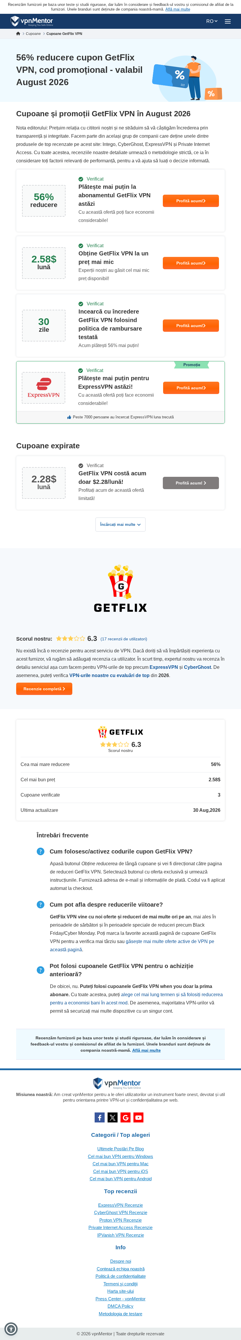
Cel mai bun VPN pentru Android (121, 1178)
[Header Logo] (31, 21)
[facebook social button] (100, 1117)
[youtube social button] (138, 1117)
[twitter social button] (113, 1117)
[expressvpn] (120, 392)
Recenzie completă (43, 688)
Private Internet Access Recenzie (120, 1227)
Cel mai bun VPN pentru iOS (120, 1171)
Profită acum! (189, 200)
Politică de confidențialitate (121, 1276)
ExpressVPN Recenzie (120, 1205)
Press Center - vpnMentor (120, 1298)
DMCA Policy (120, 1306)
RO (210, 21)
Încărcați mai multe (117, 524)
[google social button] (125, 1117)
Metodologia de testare (120, 1313)
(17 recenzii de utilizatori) (124, 639)
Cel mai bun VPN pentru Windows (120, 1156)
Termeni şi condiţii (120, 1283)
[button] (11, 1329)
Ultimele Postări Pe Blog (120, 1148)
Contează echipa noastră (121, 1268)
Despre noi (120, 1261)
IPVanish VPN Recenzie (120, 1235)
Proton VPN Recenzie (120, 1220)
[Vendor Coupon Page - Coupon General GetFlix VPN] (120, 201)
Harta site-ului (120, 1291)
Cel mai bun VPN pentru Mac (121, 1163)
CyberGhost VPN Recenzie (120, 1212)
